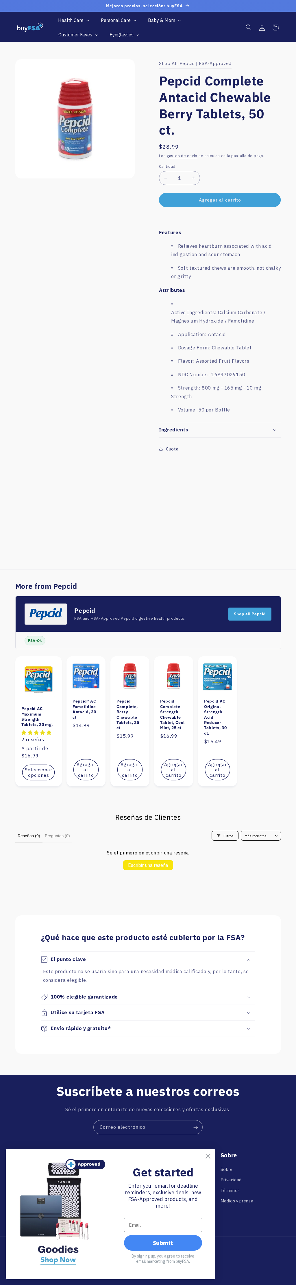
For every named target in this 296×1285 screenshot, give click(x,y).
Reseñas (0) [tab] (29, 835)
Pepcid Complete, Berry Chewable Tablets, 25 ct (127, 715)
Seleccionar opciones (38, 772)
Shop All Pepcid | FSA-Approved (195, 63)
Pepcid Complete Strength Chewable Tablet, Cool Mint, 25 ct (172, 715)
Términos (230, 1190)
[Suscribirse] (195, 1127)
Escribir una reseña (148, 865)
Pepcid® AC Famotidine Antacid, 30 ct (84, 709)
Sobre (227, 1169)
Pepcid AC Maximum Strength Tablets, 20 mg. (37, 716)
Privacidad (231, 1179)
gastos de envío (182, 155)
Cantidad (167, 166)
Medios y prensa (237, 1201)
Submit (163, 1243)
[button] (248, 27)
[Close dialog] (208, 1156)
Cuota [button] (172, 449)
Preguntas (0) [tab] (57, 835)
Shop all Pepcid (250, 614)
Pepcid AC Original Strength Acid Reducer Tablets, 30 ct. (215, 717)
